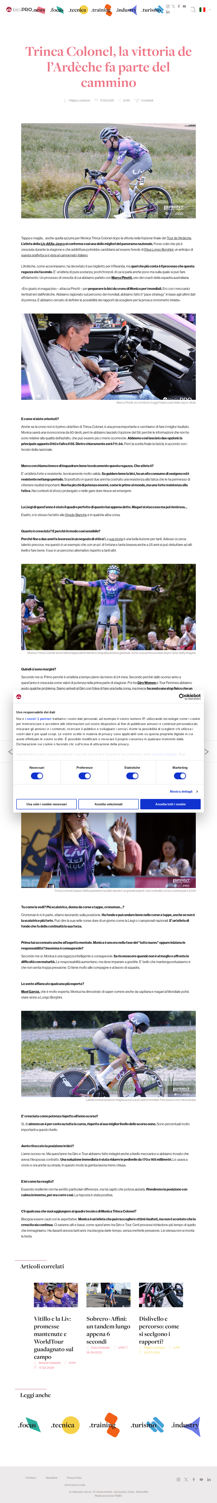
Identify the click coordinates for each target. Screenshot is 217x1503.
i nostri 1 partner (38, 719)
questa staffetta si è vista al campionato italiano (54, 255)
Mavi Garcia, (30, 991)
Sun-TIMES (116, 1495)
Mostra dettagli (181, 791)
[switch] (85, 776)
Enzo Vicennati (100, 1348)
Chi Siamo (30, 1477)
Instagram (168, 6)
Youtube (184, 6)
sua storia (116, 539)
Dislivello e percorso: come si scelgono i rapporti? (159, 1330)
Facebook (179, 6)
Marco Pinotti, (122, 277)
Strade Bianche (76, 515)
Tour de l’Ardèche (179, 238)
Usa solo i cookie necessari (46, 804)
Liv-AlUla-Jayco (53, 244)
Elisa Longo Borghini (158, 249)
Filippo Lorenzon (79, 100)
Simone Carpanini (50, 1363)
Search (193, 9)
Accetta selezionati (108, 804)
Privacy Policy (74, 1477)
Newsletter (51, 1477)
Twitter (173, 6)
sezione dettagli (164, 754)
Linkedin (168, 12)
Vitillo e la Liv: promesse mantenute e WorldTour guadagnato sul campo (53, 1338)
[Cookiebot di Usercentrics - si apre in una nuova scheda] (182, 696)
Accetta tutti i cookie (170, 804)
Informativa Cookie (75, 1485)
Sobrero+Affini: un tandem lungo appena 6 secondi (108, 1330)
